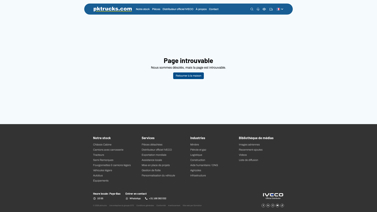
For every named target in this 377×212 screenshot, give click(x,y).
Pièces (156, 9)
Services (148, 137)
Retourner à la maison (188, 76)
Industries (197, 137)
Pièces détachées (152, 144)
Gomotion (197, 205)
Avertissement (174, 205)
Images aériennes (249, 144)
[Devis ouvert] (271, 9)
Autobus (98, 175)
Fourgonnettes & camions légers (112, 165)
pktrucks (113, 9)
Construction (197, 160)
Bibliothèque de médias (256, 137)
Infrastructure (198, 175)
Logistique (196, 155)
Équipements (101, 181)
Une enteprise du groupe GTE (121, 205)
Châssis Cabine (102, 144)
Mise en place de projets (156, 165)
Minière (194, 144)
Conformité (161, 205)
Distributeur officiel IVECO (178, 9)
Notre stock (143, 9)
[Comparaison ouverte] (264, 9)
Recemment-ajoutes (251, 150)
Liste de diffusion (248, 160)
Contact (213, 9)
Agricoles (195, 170)
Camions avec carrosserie (108, 150)
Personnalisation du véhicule (158, 175)
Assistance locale (152, 160)
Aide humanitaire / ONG (204, 165)
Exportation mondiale (154, 155)
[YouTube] (277, 205)
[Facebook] (263, 205)
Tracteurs (98, 155)
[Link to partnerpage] (273, 196)
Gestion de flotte (151, 170)
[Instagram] (273, 205)
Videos (243, 155)
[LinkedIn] (268, 205)
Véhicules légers (102, 170)
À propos (201, 9)
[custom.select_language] (279, 9)
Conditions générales (145, 205)
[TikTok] (282, 205)
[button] (251, 9)
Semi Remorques (103, 160)
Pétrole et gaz (198, 150)
